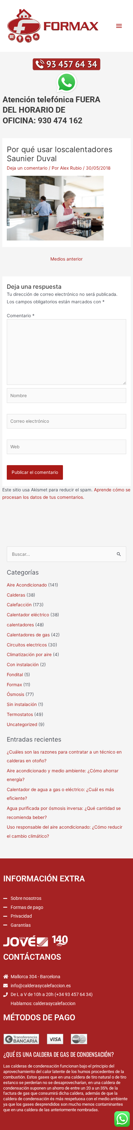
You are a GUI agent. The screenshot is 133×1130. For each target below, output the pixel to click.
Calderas (16, 595)
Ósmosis (15, 694)
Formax (14, 684)
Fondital (15, 674)
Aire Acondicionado (27, 584)
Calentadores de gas (28, 634)
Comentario (21, 315)
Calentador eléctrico (28, 614)
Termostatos (20, 714)
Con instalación (23, 664)
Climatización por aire (29, 654)
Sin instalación (22, 704)
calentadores (20, 624)
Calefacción (19, 604)
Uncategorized (22, 724)
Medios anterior (66, 259)
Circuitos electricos (27, 644)
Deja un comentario (27, 168)
